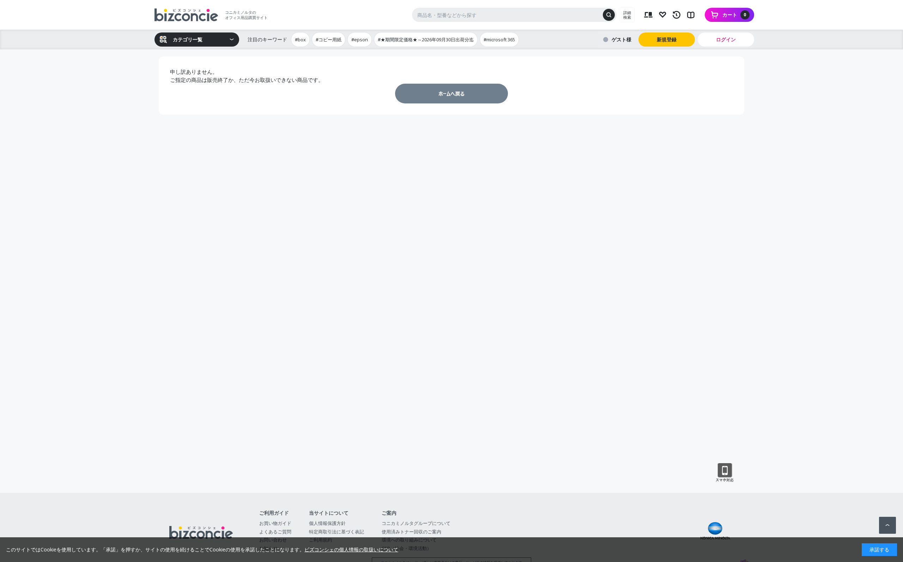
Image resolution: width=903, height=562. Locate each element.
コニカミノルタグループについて (416, 523)
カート (734, 14)
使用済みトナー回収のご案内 (411, 531)
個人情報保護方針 (327, 523)
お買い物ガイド (275, 523)
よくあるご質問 (275, 531)
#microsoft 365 (499, 39)
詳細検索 (627, 15)
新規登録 (667, 39)
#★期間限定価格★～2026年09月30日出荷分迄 (426, 39)
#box (300, 39)
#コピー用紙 (328, 39)
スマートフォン (725, 472)
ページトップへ (887, 525)
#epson (359, 39)
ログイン (726, 39)
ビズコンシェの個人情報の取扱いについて (351, 549)
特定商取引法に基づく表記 (336, 531)
